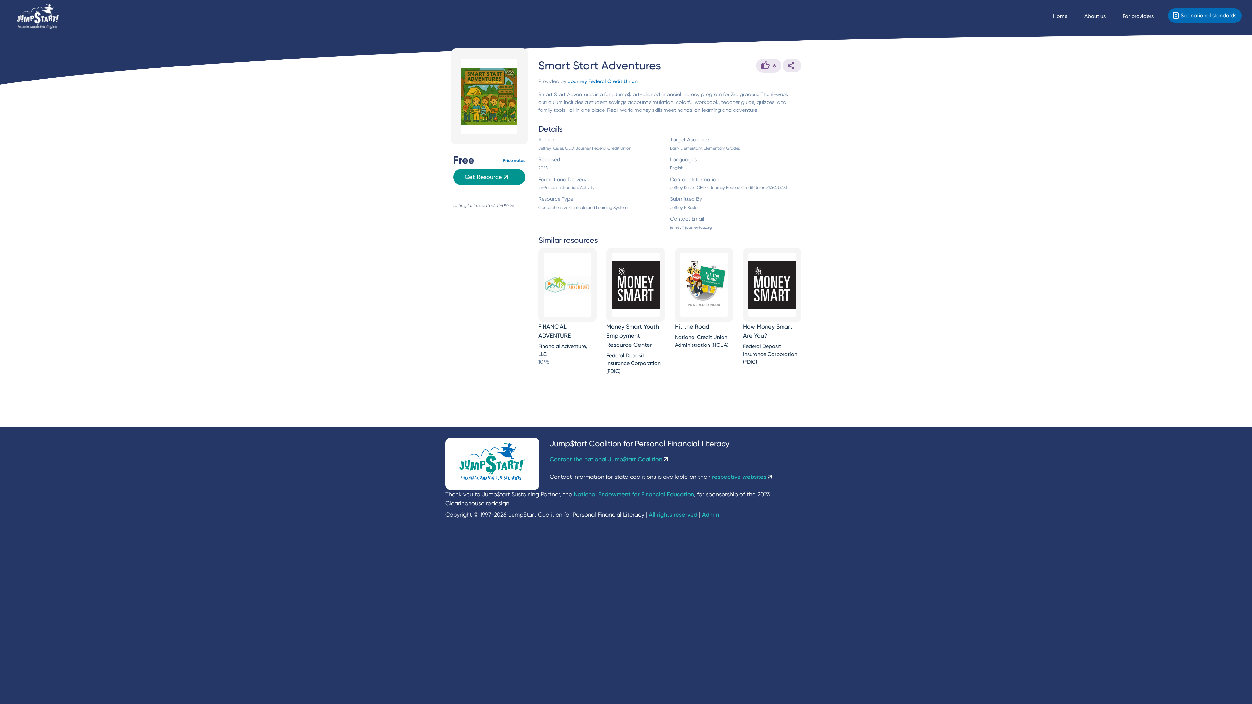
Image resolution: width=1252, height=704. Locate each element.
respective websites (740, 476)
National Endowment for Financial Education (634, 494)
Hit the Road (692, 326)
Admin (710, 514)
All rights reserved (673, 514)
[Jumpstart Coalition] (492, 464)
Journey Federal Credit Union (603, 81)
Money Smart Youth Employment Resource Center (632, 335)
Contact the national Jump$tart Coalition (607, 459)
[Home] (38, 16)
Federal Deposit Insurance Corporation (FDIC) (633, 363)
